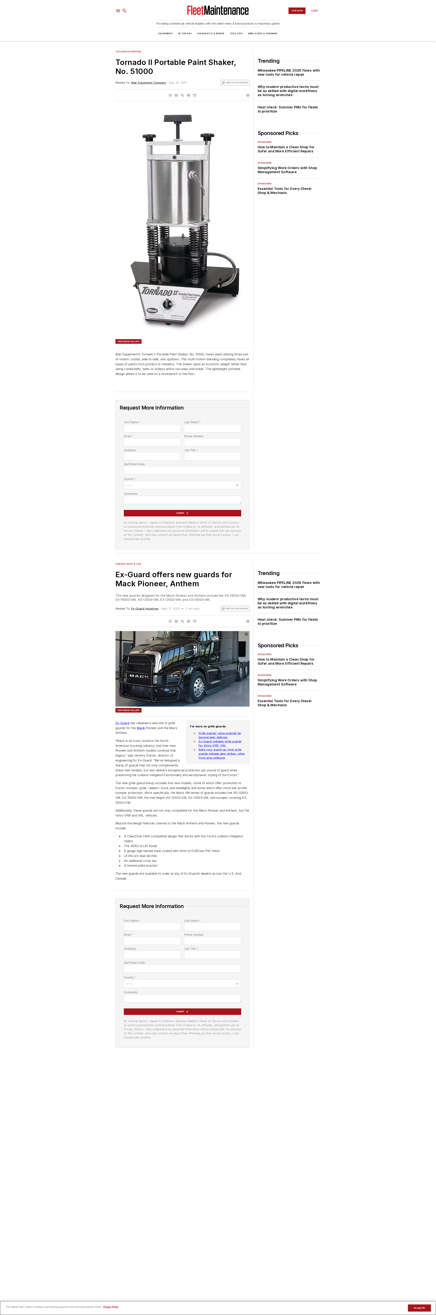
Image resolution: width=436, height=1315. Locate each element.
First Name (132, 422)
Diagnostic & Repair (210, 33)
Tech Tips (236, 33)
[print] (248, 95)
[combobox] (182, 485)
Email (128, 436)
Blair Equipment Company (148, 82)
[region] (218, 1308)
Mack (141, 728)
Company (130, 450)
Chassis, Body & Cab (128, 564)
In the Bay (185, 33)
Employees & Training (262, 33)
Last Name (192, 422)
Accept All (419, 1308)
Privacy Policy (111, 1307)
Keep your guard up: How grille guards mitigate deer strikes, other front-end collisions (222, 753)
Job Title (191, 450)
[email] (194, 95)
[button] (118, 10)
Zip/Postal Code (134, 464)
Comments (131, 493)
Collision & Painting (128, 51)
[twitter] (182, 95)
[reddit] (188, 95)
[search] (124, 10)
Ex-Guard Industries (144, 608)
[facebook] (170, 95)
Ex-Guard (122, 723)
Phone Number (194, 436)
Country (130, 479)
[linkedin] (176, 95)
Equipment (166, 33)
